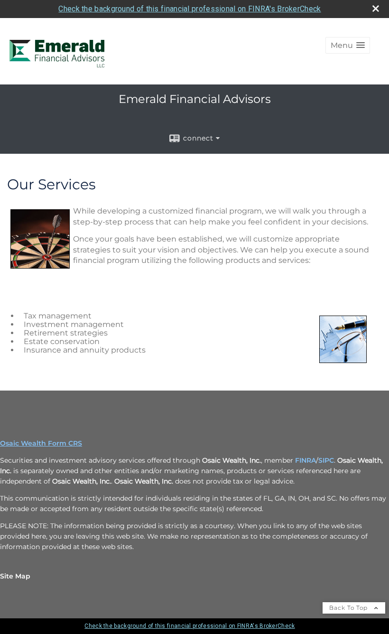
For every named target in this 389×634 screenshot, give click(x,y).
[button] (347, 45)
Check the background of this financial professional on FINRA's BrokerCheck (189, 8)
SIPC (326, 460)
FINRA (305, 460)
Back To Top (349, 607)
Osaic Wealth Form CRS (41, 443)
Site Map (15, 576)
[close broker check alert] (376, 8)
